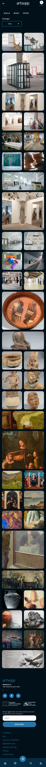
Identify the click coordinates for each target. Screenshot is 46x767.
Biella (7, 13)
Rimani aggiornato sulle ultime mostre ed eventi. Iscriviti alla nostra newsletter (19, 713)
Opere (26, 13)
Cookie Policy (8, 754)
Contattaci (7, 733)
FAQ (4, 736)
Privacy (6, 751)
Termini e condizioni (11, 740)
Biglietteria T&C (9, 744)
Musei (16, 13)
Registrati (19, 724)
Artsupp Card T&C (10, 747)
